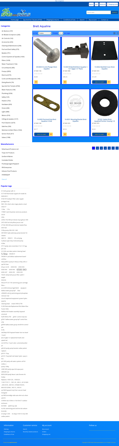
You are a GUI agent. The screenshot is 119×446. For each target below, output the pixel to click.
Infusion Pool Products (9, 171)
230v (2, 217)
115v (8, 209)
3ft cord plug (18, 238)
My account (93, 20)
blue (19, 290)
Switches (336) (6, 126)
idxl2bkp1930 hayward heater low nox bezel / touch (14, 334)
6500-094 (21, 267)
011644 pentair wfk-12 (8, 191)
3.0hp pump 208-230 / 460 (9, 230)
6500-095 (4, 269)
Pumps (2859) (6, 71)
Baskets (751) (6, 53)
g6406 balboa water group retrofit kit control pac (14, 326)
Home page (15, 20)
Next (113, 148)
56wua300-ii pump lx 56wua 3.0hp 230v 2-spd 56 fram (14, 263)
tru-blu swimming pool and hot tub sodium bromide (14, 410)
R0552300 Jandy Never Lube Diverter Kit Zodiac (13, 376)
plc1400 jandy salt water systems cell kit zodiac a (13, 362)
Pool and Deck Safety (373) (10, 49)
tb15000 (3, 406)
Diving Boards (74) (8, 82)
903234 (3, 280)
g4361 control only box (20, 317)
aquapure (23, 288)
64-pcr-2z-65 (5, 267)
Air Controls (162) (7, 38)
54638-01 (12, 254)
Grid (114, 33)
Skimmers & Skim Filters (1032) (12, 130)
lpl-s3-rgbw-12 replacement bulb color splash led (12, 339)
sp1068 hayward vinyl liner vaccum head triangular (13, 391)
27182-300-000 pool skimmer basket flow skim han (14, 226)
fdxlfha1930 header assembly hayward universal (13, 313)
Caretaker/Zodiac (7, 160)
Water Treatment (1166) (9, 64)
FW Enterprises (7, 167)
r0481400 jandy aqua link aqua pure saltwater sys (12, 370)
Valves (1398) (6, 137)
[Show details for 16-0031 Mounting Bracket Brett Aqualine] (75, 103)
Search (114, 12)
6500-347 (4, 272)
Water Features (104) (8, 90)
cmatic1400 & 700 (16, 303)
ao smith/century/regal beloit (10, 288)
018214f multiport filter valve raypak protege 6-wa (12, 200)
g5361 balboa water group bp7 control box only (14, 320)
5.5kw (4, 254)
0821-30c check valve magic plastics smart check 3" (14, 205)
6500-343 (21, 269)
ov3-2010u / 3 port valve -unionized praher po (14, 344)
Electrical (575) (6, 75)
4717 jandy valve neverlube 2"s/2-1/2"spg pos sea (14, 247)
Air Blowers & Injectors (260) (11, 35)
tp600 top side (12, 406)
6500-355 (12, 272)
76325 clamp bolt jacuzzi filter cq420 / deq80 (12, 276)
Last (117, 148)
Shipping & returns (52, 20)
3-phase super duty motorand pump (12, 241)
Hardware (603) (7, 104)
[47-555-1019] (104, 103)
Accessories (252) (7, 42)
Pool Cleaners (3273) (8, 123)
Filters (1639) (6, 60)
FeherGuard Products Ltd (10, 149)
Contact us (104, 20)
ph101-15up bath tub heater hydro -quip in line (14, 357)
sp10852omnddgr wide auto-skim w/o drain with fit (14, 396)
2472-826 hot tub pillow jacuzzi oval (12, 222)
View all (4, 179)
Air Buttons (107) (7, 31)
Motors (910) (6, 115)
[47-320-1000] (75, 50)
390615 (10, 238)
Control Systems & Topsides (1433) (13, 57)
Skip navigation (59, 1)
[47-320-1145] (46, 50)
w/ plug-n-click (5, 414)
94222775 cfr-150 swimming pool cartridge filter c (14, 284)
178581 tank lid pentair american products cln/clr (14, 213)
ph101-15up (5, 353)
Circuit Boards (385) (8, 68)
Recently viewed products (30, 432)
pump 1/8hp (5, 366)
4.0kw (3, 243)
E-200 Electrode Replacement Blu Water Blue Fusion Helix (14, 307)
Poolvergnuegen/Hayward (10, 164)
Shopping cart (46, 434)
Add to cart (99, 82)
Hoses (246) (5, 108)
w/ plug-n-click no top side (20, 414)
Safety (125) (5, 97)
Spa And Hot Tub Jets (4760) (32, 20)
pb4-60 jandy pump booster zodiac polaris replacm (14, 349)
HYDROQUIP (6, 175)
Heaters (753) (6, 101)
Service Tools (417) (8, 134)
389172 (3, 238)
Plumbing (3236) (7, 93)
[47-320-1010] (104, 50)
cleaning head (5, 303)
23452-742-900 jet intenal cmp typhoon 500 (14, 220)
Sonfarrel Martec (7, 156)
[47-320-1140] (46, 103)
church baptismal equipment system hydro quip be (14, 300)
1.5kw (3, 209)
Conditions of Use (69, 20)
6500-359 (20, 272)
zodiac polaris (5, 416)
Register (91, 4)
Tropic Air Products (8, 153)
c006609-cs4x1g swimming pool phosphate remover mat (14, 294)
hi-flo (2, 330)
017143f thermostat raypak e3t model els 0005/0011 (13, 195)
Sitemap (6, 429)
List (117, 33)
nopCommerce (13, 442)
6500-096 (12, 269)
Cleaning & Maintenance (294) (11, 46)
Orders (44, 432)
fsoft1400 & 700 (6, 317)
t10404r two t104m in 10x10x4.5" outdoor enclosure (14, 402)
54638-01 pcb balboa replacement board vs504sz (13, 258)
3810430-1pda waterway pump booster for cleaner (14, 234)
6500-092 (14, 267)
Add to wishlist (36, 82)
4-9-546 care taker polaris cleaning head (13, 251)
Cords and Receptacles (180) (11, 79)
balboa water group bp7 (8, 290)
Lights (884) (5, 112)
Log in (96, 4)
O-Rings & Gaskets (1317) (10, 119)
